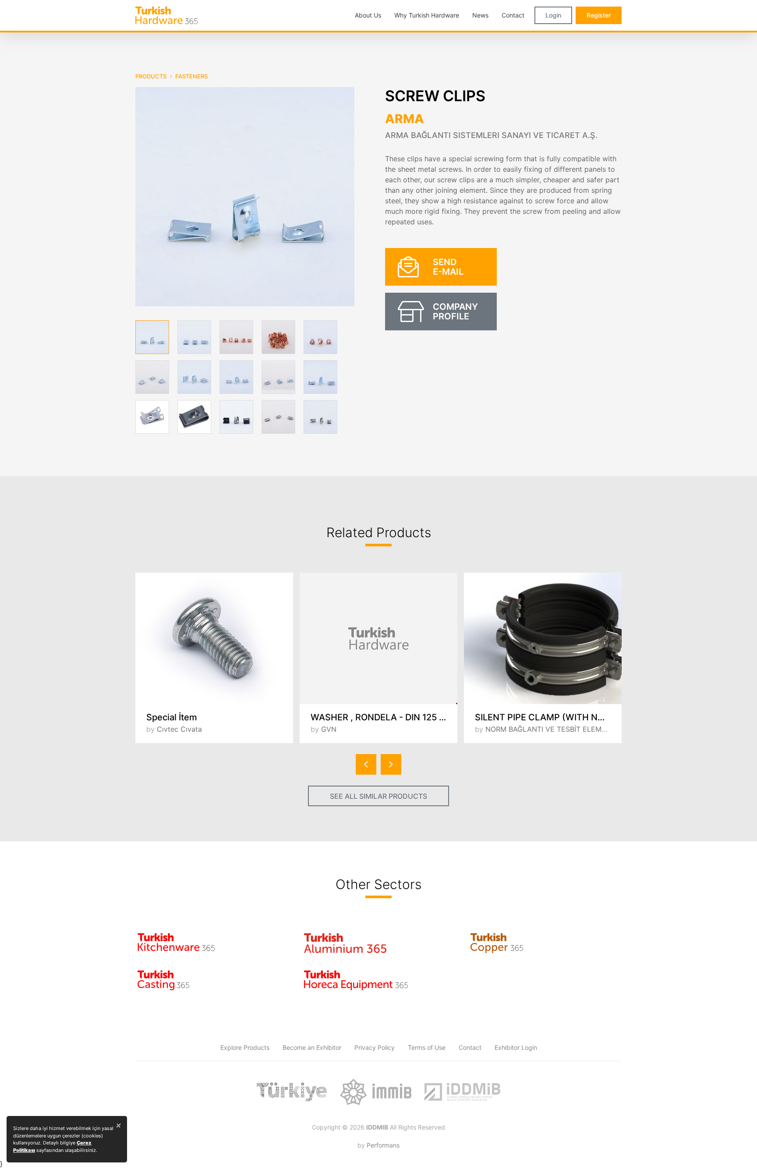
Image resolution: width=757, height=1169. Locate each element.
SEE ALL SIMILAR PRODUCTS (378, 796)
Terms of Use (427, 1047)
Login (553, 15)
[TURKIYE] (292, 1092)
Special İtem (171, 717)
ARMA (404, 118)
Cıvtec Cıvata (179, 729)
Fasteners (191, 76)
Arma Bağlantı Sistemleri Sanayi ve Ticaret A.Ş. (491, 135)
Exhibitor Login (516, 1047)
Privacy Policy (374, 1047)
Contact (470, 1047)
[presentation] (366, 764)
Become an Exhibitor (312, 1047)
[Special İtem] (214, 638)
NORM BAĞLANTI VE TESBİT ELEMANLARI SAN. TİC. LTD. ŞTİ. (588, 729)
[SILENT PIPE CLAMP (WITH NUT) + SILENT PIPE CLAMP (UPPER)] (543, 638)
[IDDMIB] (462, 1092)
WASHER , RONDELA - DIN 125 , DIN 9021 (384, 717)
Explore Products (244, 1047)
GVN (328, 729)
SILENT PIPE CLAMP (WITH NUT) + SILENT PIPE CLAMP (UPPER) (548, 717)
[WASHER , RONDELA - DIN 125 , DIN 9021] (378, 638)
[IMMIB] (375, 1092)
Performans (383, 1145)
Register (599, 15)
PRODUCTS (150, 76)
